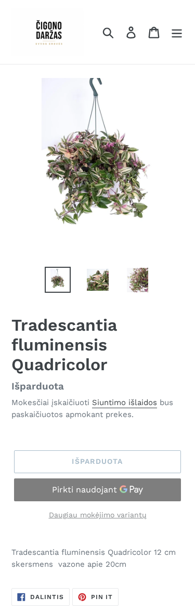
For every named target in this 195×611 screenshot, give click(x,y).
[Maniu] (176, 32)
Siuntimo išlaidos (124, 402)
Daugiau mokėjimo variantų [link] (98, 515)
